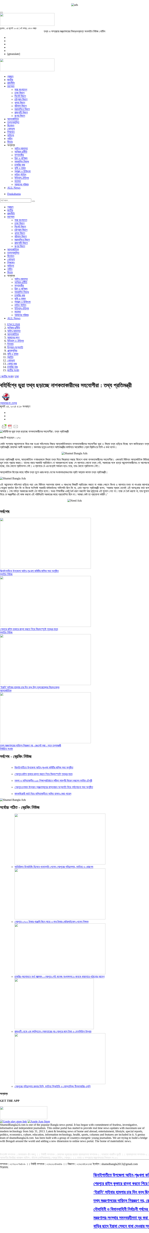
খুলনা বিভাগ (20, 102)
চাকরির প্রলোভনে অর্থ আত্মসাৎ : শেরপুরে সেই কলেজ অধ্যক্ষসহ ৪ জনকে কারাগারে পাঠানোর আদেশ (59, 976)
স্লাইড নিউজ (6, 574)
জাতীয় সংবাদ (13, 370)
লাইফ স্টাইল (20, 174)
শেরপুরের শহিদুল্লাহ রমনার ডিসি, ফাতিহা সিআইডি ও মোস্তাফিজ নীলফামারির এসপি (52, 1086)
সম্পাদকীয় (19, 155)
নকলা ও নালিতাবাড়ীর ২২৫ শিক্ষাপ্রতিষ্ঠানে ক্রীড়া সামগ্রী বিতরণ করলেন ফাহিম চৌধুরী (53, 780)
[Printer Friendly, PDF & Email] (10, 428)
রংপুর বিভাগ (20, 115)
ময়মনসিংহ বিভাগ (22, 109)
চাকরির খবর (20, 164)
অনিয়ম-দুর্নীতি (21, 151)
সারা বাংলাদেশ (21, 89)
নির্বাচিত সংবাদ (6, 748)
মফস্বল (10, 86)
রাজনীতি (11, 83)
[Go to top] (1, 12)
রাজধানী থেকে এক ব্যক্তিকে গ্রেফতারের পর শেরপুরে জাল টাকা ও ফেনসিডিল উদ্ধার (53, 1031)
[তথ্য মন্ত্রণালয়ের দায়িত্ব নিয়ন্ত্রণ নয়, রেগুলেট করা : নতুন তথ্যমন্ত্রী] (45, 742)
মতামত (18, 181)
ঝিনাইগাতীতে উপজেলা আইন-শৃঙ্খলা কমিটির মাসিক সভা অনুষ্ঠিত (29, 571)
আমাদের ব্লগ (13, 337)
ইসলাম (10, 344)
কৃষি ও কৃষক (20, 168)
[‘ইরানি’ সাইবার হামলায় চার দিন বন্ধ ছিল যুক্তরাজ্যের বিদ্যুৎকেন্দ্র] (45, 684)
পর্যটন (9, 138)
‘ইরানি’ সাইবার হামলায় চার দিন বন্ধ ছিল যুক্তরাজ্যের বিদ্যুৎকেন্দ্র (29, 687)
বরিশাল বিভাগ (21, 105)
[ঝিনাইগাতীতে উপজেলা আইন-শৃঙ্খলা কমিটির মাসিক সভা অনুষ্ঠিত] (45, 567)
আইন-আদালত (21, 148)
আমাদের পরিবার (22, 184)
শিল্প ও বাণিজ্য (21, 158)
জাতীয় (10, 79)
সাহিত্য (10, 135)
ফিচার (10, 141)
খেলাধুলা (11, 128)
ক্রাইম (10, 357)
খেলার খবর (12, 363)
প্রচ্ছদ (10, 76)
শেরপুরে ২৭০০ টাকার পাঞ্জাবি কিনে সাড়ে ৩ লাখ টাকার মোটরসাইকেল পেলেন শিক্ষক (51, 921)
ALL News (13, 187)
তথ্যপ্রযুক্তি (13, 122)
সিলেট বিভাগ (20, 96)
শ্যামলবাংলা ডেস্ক (8, 403)
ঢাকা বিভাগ (20, 92)
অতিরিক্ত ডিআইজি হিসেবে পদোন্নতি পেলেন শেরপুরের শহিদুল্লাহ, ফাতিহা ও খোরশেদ (54, 866)
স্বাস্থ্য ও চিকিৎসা (23, 171)
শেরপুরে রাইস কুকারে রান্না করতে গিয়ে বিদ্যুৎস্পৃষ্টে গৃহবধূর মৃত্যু (29, 629)
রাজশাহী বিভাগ (21, 112)
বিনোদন (10, 125)
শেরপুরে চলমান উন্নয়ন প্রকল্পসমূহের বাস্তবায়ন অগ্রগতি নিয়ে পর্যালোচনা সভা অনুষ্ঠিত (54, 787)
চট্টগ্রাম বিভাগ (21, 99)
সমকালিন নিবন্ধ (22, 161)
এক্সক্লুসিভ (12, 350)
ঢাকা (17, 376)
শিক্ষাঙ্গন (11, 132)
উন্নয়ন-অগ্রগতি (15, 347)
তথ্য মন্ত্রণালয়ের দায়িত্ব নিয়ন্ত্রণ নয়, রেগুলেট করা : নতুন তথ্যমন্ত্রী (30, 745)
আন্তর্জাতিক (13, 119)
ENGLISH (13, 324)
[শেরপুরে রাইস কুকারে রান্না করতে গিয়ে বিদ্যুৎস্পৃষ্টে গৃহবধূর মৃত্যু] (45, 625)
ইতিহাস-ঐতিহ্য (22, 177)
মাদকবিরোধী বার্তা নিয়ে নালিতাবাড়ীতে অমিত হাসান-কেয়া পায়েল (43, 793)
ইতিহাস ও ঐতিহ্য (15, 340)
